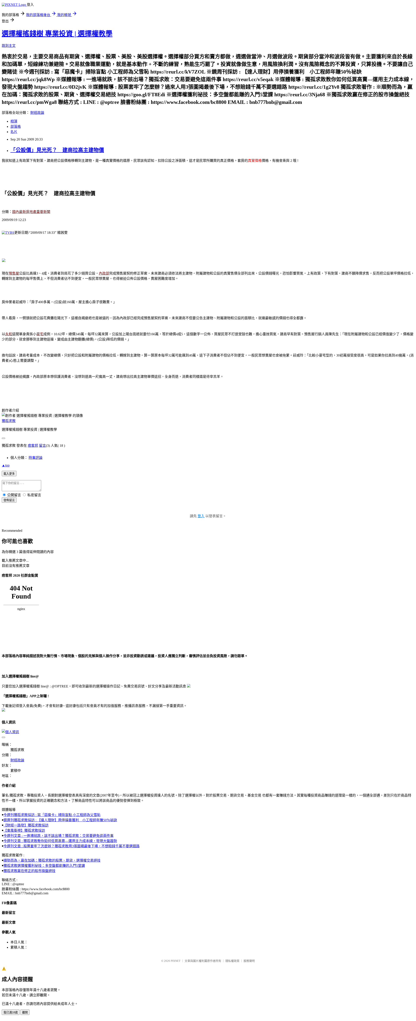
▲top (6, 465)
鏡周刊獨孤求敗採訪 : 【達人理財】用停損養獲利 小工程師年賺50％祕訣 (60, 820)
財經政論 (37, 113)
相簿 (13, 121)
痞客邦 (33, 445)
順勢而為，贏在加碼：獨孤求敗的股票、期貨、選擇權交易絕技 (52, 860)
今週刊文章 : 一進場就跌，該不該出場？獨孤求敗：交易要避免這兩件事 (58, 836)
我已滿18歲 (10, 1012)
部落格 (15, 126)
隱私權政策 (232, 960)
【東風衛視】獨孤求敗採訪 (24, 830)
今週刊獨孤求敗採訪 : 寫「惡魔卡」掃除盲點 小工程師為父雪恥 (52, 815)
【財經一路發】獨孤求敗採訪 (26, 825)
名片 (13, 132)
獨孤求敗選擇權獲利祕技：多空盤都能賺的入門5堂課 (44, 865)
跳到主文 (9, 45)
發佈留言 (9, 500)
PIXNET (175, 960)
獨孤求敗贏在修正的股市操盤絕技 (29, 871)
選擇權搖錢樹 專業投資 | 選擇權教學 (57, 34)
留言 (42, 445)
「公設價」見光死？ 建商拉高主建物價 (57, 150)
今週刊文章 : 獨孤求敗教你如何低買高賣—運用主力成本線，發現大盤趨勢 (60, 841)
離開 (25, 1012)
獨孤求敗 (9, 421)
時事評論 (35, 458)
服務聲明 (249, 960)
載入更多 (9, 473)
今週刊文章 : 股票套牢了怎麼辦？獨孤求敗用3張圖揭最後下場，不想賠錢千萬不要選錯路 (71, 846)
